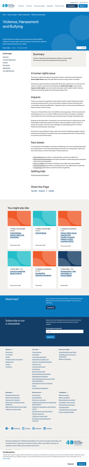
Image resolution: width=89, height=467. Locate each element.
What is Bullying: (38, 157)
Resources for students (13, 400)
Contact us (73, 2)
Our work (29, 6)
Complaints (71, 6)
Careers (8, 364)
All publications (37, 398)
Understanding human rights (67, 352)
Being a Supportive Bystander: (42, 159)
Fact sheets (6, 65)
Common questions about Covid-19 (17, 272)
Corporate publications (39, 357)
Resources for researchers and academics (15, 403)
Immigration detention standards (43, 274)
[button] (81, 47)
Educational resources (12, 395)
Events (8, 357)
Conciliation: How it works (67, 402)
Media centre (10, 362)
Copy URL (34, 191)
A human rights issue (9, 60)
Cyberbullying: (38, 167)
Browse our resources (39, 400)
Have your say (36, 364)
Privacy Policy (6, 458)
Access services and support (40, 175)
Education (50, 6)
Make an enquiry (64, 395)
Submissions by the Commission (42, 383)
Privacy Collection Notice (66, 412)
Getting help (6, 68)
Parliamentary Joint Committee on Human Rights (68, 273)
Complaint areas (64, 407)
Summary (6, 57)
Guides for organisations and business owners (44, 408)
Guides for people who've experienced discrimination (44, 403)
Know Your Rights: (39, 163)
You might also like (8, 71)
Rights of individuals (65, 359)
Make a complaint (64, 398)
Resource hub (59, 6)
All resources (36, 395)
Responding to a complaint (67, 400)
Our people (9, 355)
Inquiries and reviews (38, 367)
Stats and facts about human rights (16, 407)
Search (82, 6)
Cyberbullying (40, 233)
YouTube (27, 428)
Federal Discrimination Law (40, 359)
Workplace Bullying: (39, 165)
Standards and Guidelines (40, 376)
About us (21, 6)
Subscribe (50, 337)
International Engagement (40, 388)
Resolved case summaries (67, 405)
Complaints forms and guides (68, 410)
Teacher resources (38, 414)
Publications (36, 369)
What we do (9, 352)
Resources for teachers (13, 398)
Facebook (42, 191)
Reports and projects (38, 372)
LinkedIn (51, 191)
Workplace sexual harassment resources (41, 420)
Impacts (5, 62)
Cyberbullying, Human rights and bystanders (17, 235)
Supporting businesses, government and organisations (43, 380)
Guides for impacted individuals (42, 362)
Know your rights (39, 6)
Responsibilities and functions (41, 374)
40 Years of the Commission (14, 359)
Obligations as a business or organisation (67, 356)
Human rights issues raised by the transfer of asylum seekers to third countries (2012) (69, 237)
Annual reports (36, 352)
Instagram (38, 428)
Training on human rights (13, 409)
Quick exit (83, 2)
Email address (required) (54, 328)
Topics (34, 386)
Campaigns (35, 355)
